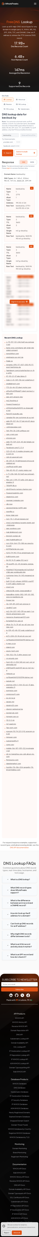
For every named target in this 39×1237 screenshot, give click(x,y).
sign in (9, 168)
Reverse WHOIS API (19, 1026)
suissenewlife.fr (12, 741)
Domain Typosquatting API (19, 1067)
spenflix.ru (10, 511)
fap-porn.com (11, 728)
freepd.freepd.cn (13, 404)
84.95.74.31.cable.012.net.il (17, 560)
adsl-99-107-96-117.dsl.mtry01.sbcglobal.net (20, 422)
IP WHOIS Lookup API (19, 1059)
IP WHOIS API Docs (19, 1214)
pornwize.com (11, 690)
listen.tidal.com (12, 515)
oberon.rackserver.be (14, 709)
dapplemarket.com (13, 763)
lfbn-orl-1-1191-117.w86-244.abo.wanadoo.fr (20, 481)
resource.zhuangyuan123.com (17, 617)
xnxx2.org (10, 587)
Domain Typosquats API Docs (19, 1193)
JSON (32, 162)
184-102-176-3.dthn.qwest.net (18, 655)
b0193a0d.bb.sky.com (15, 549)
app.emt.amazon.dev (14, 397)
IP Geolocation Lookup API (19, 1051)
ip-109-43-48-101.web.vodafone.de (20, 631)
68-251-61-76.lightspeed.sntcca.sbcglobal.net (20, 462)
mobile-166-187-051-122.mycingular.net (20, 749)
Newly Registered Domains (19, 1112)
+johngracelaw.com (13, 427)
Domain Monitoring (19, 1148)
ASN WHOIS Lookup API (19, 1063)
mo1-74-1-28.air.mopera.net (17, 519)
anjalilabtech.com (13, 384)
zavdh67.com (11, 608)
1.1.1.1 (18, 142)
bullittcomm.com (12, 556)
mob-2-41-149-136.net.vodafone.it (20, 380)
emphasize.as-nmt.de (14, 357)
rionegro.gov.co (12, 716)
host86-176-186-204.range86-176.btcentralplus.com (20, 768)
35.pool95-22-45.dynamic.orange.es (20, 565)
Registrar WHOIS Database (19, 1133)
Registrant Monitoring (19, 1157)
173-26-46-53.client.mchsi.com (18, 387)
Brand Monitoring (19, 1152)
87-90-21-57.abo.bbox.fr (16, 376)
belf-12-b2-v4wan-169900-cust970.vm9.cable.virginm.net (20, 582)
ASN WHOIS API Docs (19, 1218)
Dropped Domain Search (19, 1121)
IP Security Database (19, 1100)
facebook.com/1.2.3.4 (11, 146)
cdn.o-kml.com (12, 434)
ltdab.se (9, 361)
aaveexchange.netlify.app (16, 508)
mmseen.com (11, 737)
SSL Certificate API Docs (19, 1197)
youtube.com (8, 142)
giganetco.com (12, 497)
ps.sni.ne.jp (10, 698)
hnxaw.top (10, 600)
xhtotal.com (11, 438)
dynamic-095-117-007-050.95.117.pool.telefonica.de (20, 366)
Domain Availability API (19, 1043)
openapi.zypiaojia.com (15, 500)
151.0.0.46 (10, 720)
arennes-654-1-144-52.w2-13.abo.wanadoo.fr (20, 686)
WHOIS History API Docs (19, 1177)
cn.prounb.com (12, 658)
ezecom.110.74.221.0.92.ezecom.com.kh (20, 732)
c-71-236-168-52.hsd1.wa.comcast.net (20, 475)
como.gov (10, 744)
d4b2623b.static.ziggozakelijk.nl (18, 591)
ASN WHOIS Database (19, 1108)
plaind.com (10, 647)
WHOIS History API (19, 1022)
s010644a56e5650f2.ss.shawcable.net (19, 409)
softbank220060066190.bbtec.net (20, 640)
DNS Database (19, 1088)
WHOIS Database (20, 1084)
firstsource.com (12, 760)
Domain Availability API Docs (19, 1189)
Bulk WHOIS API (19, 1072)
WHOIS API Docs (19, 1168)
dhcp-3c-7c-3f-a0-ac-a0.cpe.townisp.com (20, 625)
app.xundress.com (13, 528)
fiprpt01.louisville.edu (14, 414)
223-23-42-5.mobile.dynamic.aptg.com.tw (19, 452)
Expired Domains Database (19, 1117)
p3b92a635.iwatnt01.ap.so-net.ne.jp (20, 669)
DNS (23, 162)
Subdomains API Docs (19, 1201)
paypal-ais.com (12, 713)
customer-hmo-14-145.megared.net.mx (20, 576)
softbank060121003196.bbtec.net (19, 677)
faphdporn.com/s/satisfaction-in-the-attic (20, 371)
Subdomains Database (19, 1092)
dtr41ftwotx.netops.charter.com (19, 489)
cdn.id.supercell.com (14, 457)
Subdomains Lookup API (19, 1039)
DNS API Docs (19, 1185)
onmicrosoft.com (13, 694)
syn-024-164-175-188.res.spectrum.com (19, 544)
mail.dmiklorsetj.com (14, 532)
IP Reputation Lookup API (19, 1055)
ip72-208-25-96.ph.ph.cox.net (18, 636)
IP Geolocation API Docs (19, 1210)
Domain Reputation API (19, 1030)
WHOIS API (19, 1018)
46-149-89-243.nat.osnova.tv (18, 604)
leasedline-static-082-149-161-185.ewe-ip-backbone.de (20, 595)
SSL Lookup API (19, 1047)
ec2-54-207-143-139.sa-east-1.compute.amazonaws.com (20, 612)
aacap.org (10, 702)
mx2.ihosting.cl (12, 400)
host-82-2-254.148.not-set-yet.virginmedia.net (20, 663)
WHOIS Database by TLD (19, 1137)
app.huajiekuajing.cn (14, 539)
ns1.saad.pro (11, 724)
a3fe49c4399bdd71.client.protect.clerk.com (20, 392)
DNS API (19, 1034)
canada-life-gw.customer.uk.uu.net (20, 417)
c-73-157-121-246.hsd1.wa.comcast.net (20, 343)
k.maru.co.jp (11, 643)
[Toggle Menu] (35, 4)
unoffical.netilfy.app (14, 466)
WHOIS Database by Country (19, 1129)
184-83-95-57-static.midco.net (19, 470)
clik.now (9, 504)
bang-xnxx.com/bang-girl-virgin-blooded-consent (20, 349)
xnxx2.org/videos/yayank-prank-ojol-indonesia (20, 524)
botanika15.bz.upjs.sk (14, 621)
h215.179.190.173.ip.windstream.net (20, 553)
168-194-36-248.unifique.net (17, 431)
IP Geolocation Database (19, 1096)
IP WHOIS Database (19, 1104)
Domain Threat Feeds (19, 1125)
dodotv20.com (12, 705)
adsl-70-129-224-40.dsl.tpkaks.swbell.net (20, 443)
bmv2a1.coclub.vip (13, 536)
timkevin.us (10, 674)
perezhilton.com (12, 353)
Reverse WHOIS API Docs (20, 1181)
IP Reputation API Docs (19, 1206)
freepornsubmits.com (14, 493)
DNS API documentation (19, 847)
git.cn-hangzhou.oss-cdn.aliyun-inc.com (20, 755)
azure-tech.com (12, 651)
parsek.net (10, 681)
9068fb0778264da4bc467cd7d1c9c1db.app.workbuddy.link (20, 571)
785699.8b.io (11, 485)
